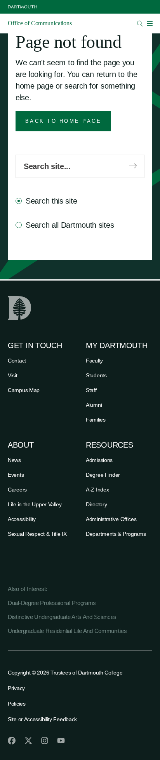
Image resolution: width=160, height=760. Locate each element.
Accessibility (22, 519)
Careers (17, 489)
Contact (17, 360)
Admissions (99, 460)
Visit (12, 375)
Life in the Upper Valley (35, 504)
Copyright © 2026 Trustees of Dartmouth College (65, 672)
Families (96, 420)
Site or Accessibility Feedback (42, 719)
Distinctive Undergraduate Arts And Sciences (62, 617)
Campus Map (24, 390)
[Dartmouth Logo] (22, 7)
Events (16, 475)
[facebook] (12, 740)
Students (96, 375)
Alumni (94, 405)
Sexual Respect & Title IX (37, 534)
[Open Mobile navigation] (149, 23)
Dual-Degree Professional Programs (52, 603)
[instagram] (44, 740)
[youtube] (61, 740)
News (14, 460)
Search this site (51, 201)
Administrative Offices (111, 519)
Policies (17, 704)
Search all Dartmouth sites (70, 225)
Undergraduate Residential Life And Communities (67, 631)
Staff (91, 390)
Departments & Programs (116, 534)
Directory (96, 504)
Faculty (94, 360)
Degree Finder (103, 475)
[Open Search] (140, 23)
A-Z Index (97, 489)
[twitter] (28, 740)
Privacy (16, 688)
